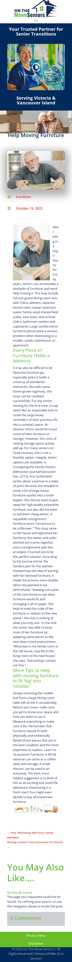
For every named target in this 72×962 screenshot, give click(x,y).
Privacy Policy (36, 935)
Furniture (23, 197)
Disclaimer (36, 943)
